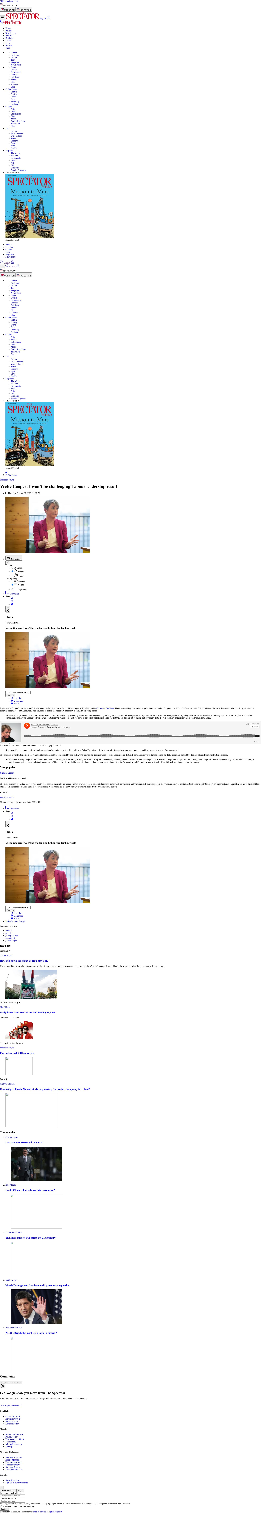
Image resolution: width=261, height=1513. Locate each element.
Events (8, 40)
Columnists (16, 158)
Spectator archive (12, 1465)
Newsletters (10, 33)
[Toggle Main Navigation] (2, 18)
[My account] (48, 18)
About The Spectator (14, 1434)
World (13, 96)
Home (8, 28)
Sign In (43, 18)
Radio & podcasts (18, 121)
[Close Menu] (2, 266)
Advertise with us (13, 1419)
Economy (15, 101)
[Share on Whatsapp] (12, 604)
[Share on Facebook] (12, 599)
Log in (20, 1490)
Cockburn (15, 55)
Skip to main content (9, 1)
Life (7, 128)
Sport (13, 143)
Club (7, 43)
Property (14, 141)
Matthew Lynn (11, 1280)
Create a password (8, 1498)
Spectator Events (12, 1467)
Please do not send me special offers (18, 1506)
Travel (13, 138)
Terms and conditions (14, 1439)
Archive (8, 45)
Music (13, 119)
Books (13, 111)
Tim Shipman (6, 1007)
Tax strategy (10, 1442)
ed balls (8, 933)
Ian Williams (10, 1185)
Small (19, 568)
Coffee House (11, 89)
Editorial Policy (12, 1424)
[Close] (2, 1386)
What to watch (17, 133)
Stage (13, 126)
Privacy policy (11, 1437)
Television (15, 123)
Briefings (9, 38)
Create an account (8, 1490)
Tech (13, 60)
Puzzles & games (18, 170)
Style (13, 146)
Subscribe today (12, 1480)
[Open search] (1, 263)
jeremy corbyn (11, 935)
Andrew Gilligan (7, 1084)
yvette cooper (11, 940)
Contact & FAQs (12, 1416)
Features (14, 155)
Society (14, 94)
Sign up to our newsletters (16, 1483)
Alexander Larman (13, 1327)
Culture (14, 57)
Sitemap (8, 1446)
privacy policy (56, 1512)
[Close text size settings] (7, 562)
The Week (15, 153)
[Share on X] (12, 601)
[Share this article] (7, 607)
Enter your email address (10, 1493)
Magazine (15, 62)
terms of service (39, 1512)
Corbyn (99, 708)
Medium (21, 571)
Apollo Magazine (12, 1460)
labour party (10, 938)
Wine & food (16, 136)
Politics (14, 52)
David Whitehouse (13, 1232)
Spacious (23, 589)
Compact (21, 581)
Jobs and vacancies (13, 1444)
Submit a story (11, 1421)
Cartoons (15, 168)
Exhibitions (16, 114)
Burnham (110, 708)
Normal (21, 585)
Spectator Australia (13, 1457)
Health (14, 148)
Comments (14, 594)
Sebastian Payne (7, 797)
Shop (7, 48)
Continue (4, 1509)
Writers (8, 31)
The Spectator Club (13, 1469)
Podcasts (9, 35)
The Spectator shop (13, 1462)
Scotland (14, 104)
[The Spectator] (23, 18)
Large (21, 576)
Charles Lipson (7, 773)
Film (13, 116)
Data (13, 99)
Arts (13, 109)
